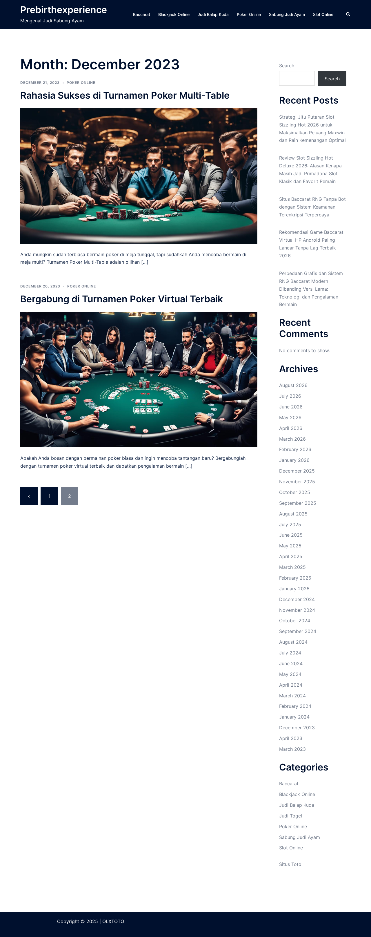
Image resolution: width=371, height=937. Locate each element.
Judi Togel (290, 816)
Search (286, 65)
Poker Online (249, 14)
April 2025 (290, 556)
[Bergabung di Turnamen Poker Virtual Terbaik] (138, 379)
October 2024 (294, 620)
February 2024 (295, 706)
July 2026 (290, 396)
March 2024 (292, 696)
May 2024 (290, 674)
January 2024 (294, 717)
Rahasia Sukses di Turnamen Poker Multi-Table (125, 95)
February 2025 (295, 578)
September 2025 (297, 503)
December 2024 (297, 599)
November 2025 (297, 481)
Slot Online (323, 14)
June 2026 (291, 407)
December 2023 (297, 727)
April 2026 (290, 428)
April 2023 (290, 738)
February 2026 (295, 449)
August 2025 (293, 514)
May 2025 (290, 546)
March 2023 (292, 749)
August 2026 (293, 385)
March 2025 (292, 567)
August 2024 (293, 642)
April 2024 (290, 685)
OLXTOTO (113, 921)
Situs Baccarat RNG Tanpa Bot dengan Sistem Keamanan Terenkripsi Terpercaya (312, 207)
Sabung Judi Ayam (287, 14)
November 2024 (297, 610)
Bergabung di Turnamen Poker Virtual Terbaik (121, 299)
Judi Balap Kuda (213, 14)
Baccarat (141, 14)
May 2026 (290, 417)
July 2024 (290, 653)
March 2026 (292, 439)
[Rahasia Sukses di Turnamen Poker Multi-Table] (138, 175)
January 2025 (294, 588)
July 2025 (290, 524)
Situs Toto (290, 864)
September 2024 (297, 631)
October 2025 (294, 492)
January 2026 (294, 460)
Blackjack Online (174, 14)
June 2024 (291, 663)
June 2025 (291, 535)
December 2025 (297, 471)
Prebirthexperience (63, 9)
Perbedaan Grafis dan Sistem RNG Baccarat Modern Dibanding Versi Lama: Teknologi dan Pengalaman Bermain (311, 288)
